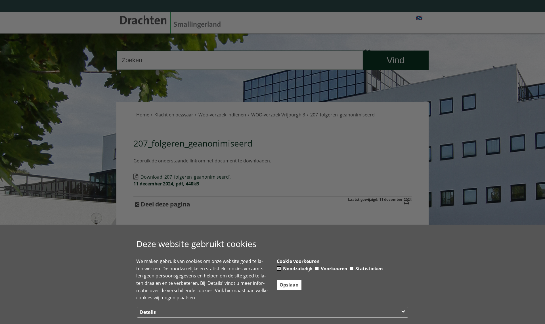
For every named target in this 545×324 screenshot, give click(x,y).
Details (148, 312)
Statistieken (368, 269)
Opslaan (289, 285)
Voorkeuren (333, 269)
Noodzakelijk (297, 269)
